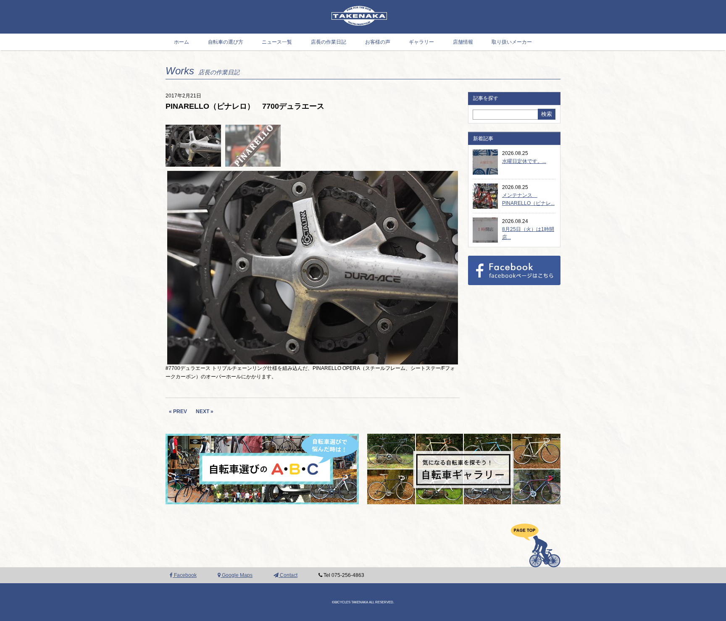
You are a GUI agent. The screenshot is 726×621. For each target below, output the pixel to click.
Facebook (185, 575)
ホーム (181, 42)
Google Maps (237, 575)
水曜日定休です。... (524, 161)
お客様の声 (377, 42)
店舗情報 (463, 42)
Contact (288, 575)
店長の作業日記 (328, 42)
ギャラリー (421, 42)
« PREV (178, 411)
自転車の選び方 (225, 42)
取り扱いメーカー (512, 42)
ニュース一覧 (277, 42)
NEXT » (204, 411)
